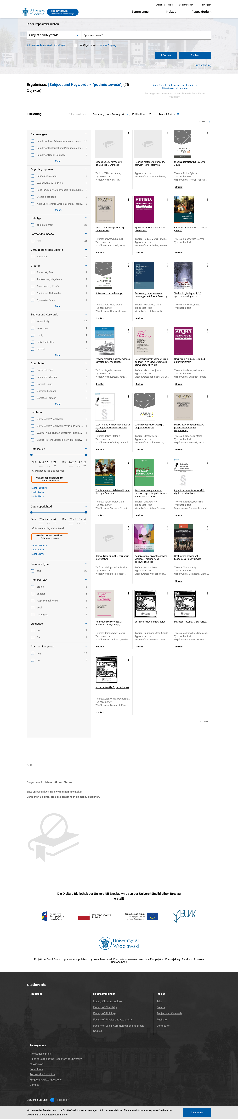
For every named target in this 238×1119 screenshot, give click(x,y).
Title (159, 1001)
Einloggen (206, 5)
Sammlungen (140, 12)
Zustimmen (197, 1112)
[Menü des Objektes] (128, 134)
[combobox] (146, 35)
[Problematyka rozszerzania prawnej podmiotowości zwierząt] (148, 275)
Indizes (171, 12)
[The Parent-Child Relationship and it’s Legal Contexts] (109, 472)
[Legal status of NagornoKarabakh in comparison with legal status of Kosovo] (109, 406)
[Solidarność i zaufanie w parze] (148, 603)
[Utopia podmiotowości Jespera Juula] (187, 144)
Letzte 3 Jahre (37, 492)
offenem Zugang (106, 45)
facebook (62, 1100)
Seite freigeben (186, 5)
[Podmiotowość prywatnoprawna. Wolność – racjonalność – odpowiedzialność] (148, 538)
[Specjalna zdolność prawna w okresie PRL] (148, 209)
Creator (161, 1007)
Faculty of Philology (104, 1013)
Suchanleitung (203, 65)
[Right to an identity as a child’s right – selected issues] (187, 472)
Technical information (42, 1074)
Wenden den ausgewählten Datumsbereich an (49, 479)
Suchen (195, 55)
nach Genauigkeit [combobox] (115, 114)
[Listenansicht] (177, 114)
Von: (34, 461)
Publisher (162, 1019)
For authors (36, 1069)
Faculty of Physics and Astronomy (112, 1019)
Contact (34, 1084)
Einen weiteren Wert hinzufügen (47, 45)
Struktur (178, 187)
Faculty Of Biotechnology (107, 1001)
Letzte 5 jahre (37, 496)
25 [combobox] (149, 114)
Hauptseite (36, 993)
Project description (40, 1053)
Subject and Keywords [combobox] (43, 35)
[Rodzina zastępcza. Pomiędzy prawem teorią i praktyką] (148, 144)
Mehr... (58, 161)
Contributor (163, 1025)
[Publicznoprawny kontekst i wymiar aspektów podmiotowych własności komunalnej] (148, 472)
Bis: (64, 461)
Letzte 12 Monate (39, 488)
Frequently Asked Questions (46, 1079)
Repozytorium (201, 12)
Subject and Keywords (169, 1013)
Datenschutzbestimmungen (53, 1114)
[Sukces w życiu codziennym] (109, 275)
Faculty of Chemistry (105, 1007)
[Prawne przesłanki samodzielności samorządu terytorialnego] (109, 341)
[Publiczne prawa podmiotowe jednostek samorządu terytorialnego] (187, 406)
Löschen (166, 55)
